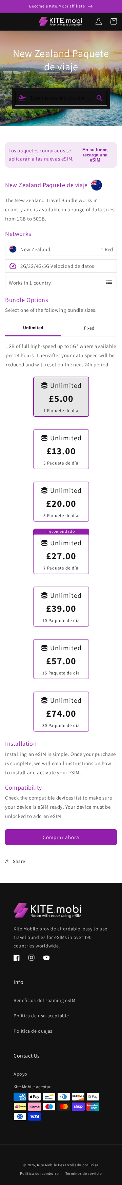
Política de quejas (33, 1031)
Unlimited (33, 327)
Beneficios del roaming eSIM (44, 1000)
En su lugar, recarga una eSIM (95, 155)
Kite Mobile (47, 1165)
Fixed (89, 328)
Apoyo (20, 1074)
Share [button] (19, 861)
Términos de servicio (83, 1173)
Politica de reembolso (39, 1173)
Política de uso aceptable (41, 1016)
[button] (2, 21)
